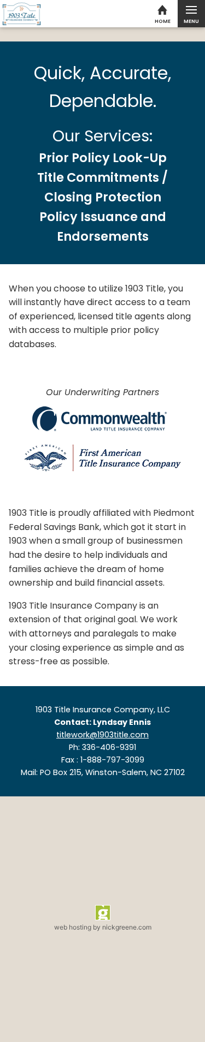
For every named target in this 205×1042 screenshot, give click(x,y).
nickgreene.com (126, 927)
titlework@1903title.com (102, 734)
